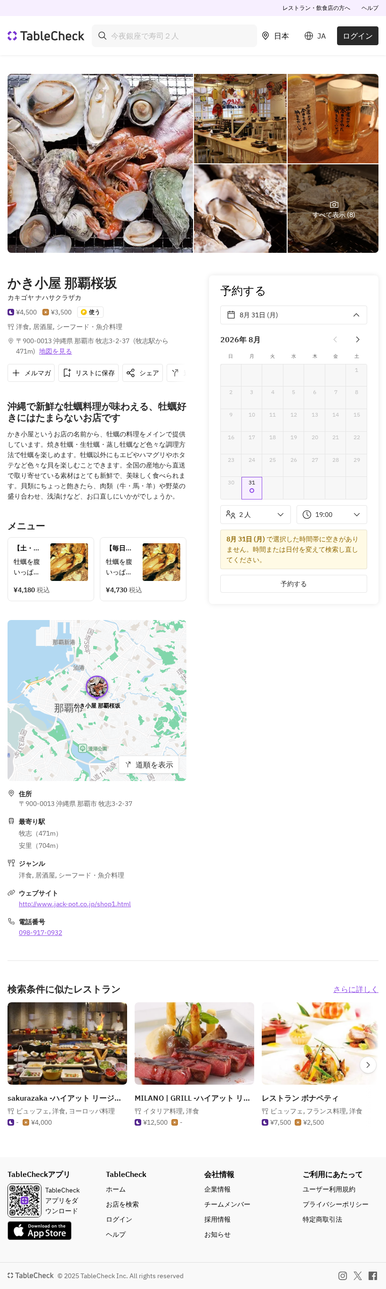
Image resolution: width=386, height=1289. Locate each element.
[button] (252, 488)
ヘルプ (370, 7)
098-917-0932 (40, 932)
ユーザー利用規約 (329, 1189)
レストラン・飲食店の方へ (316, 7)
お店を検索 (122, 1204)
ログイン (358, 35)
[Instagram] (342, 1275)
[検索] (102, 36)
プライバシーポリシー (336, 1204)
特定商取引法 (322, 1219)
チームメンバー (227, 1204)
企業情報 (217, 1189)
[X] (357, 1275)
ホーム (116, 1189)
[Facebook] (372, 1275)
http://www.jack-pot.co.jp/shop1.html (75, 904)
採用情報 (217, 1219)
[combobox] (174, 35)
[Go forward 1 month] (357, 339)
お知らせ (217, 1234)
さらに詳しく (355, 989)
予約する (294, 584)
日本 (281, 35)
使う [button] (94, 311)
